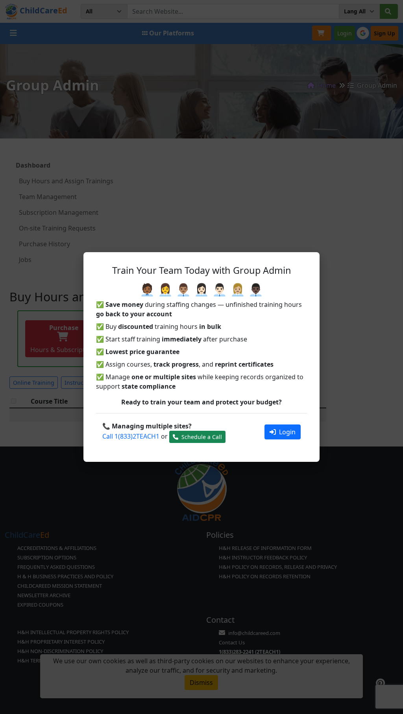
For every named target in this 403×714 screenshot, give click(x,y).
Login (286, 432)
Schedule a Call (201, 437)
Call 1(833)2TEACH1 (130, 436)
